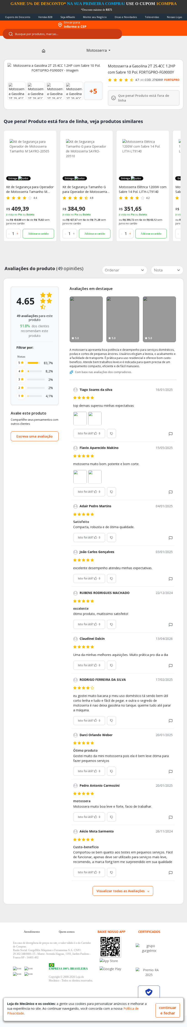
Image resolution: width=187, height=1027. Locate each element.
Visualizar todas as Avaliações (120, 891)
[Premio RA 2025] (149, 972)
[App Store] (117, 960)
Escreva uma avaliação (34, 436)
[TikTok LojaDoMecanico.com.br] (28, 974)
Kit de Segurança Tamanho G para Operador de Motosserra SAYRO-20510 (28, 189)
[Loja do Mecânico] (27, 25)
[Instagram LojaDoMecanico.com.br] (17, 974)
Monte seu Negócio (95, 17)
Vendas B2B (45, 17)
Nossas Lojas (174, 17)
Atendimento (32, 931)
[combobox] (62, 34)
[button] (171, 433)
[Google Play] (117, 968)
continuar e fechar (167, 1010)
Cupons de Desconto (17, 17)
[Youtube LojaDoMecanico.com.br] (28, 968)
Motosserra (97, 50)
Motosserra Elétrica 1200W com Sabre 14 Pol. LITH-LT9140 (86, 189)
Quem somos (67, 931)
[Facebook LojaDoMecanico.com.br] (17, 968)
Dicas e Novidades (126, 17)
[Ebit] (149, 948)
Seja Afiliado (67, 17)
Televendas (152, 17)
